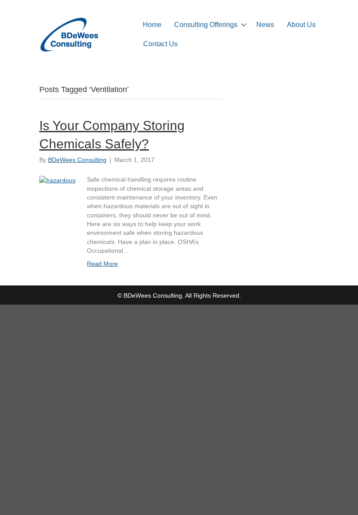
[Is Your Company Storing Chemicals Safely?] (57, 179)
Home (152, 24)
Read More (102, 263)
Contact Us (160, 44)
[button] (244, 24)
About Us (301, 24)
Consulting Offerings (206, 24)
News (265, 24)
